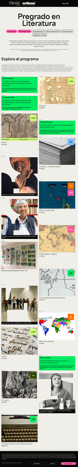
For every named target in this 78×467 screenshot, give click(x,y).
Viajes (69, 70)
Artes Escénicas (30, 65)
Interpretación (68, 68)
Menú (64, 3)
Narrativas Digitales (30, 70)
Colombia (50, 65)
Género (19, 68)
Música (21, 70)
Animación (5, 65)
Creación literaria (59, 65)
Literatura (5, 70)
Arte (22, 65)
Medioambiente (13, 70)
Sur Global (63, 70)
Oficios (39, 70)
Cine (45, 65)
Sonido (56, 70)
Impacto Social (51, 68)
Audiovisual (39, 65)
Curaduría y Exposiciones (9, 68)
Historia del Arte (27, 68)
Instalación (60, 68)
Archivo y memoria (15, 65)
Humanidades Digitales (40, 68)
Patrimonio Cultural (48, 70)
